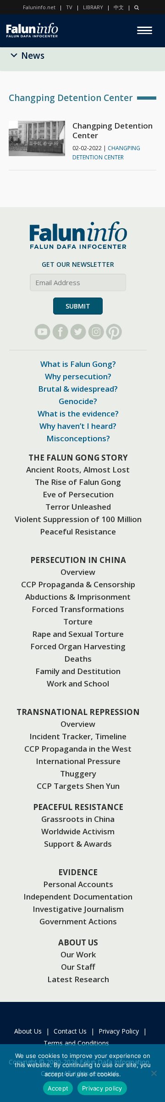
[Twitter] (78, 332)
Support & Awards (78, 843)
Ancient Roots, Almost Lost (78, 469)
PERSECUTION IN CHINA (78, 560)
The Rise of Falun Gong (78, 482)
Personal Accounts (78, 884)
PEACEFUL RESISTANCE (78, 807)
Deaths (78, 658)
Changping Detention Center (112, 130)
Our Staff (78, 966)
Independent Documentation (77, 896)
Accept (58, 1088)
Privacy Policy (119, 1031)
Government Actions (78, 921)
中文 (119, 7)
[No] (153, 1073)
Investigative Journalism (78, 909)
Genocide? (78, 401)
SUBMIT (78, 306)
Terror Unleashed (78, 506)
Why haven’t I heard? (77, 426)
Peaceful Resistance (78, 531)
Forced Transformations (78, 609)
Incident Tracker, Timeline (77, 736)
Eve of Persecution (78, 494)
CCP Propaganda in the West (78, 748)
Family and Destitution (78, 671)
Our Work (78, 954)
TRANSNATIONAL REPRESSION (78, 712)
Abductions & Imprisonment (78, 596)
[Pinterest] (114, 332)
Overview (77, 572)
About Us (28, 1031)
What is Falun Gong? (78, 364)
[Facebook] (60, 332)
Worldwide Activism (78, 831)
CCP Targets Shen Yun (78, 786)
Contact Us (70, 1031)
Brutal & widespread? (78, 388)
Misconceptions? (78, 438)
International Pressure (78, 761)
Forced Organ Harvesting (78, 646)
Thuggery (78, 773)
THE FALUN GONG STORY (78, 457)
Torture (78, 621)
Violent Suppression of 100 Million (78, 519)
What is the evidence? (78, 413)
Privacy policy (102, 1088)
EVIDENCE (78, 872)
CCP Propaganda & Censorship (78, 584)
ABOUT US (78, 942)
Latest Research (78, 979)
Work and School (78, 683)
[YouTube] (42, 332)
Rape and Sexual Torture (78, 634)
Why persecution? (78, 376)
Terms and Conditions (76, 1043)
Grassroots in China (78, 819)
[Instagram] (96, 332)
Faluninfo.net (39, 7)
